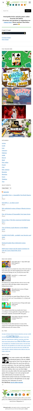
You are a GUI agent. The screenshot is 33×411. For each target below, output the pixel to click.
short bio (15, 347)
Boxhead (12, 333)
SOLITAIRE (24, 347)
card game (25, 333)
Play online (5, 162)
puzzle (22, 345)
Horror (4, 158)
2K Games (4, 333)
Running (4, 172)
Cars (3, 148)
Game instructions (10, 339)
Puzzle (4, 165)
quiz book (28, 345)
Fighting (4, 153)
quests (25, 345)
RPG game (12, 347)
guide (25, 339)
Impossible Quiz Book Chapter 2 (17, 343)
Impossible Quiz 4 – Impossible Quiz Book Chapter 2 (21, 262)
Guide (3, 155)
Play (7, 345)
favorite (25, 336)
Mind (3, 160)
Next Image (5, 39)
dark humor (21, 336)
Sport (3, 177)
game (5, 339)
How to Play (21, 341)
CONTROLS (12, 336)
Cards (3, 146)
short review (20, 347)
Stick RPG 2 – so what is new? (10, 203)
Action (4, 143)
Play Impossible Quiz (12, 345)
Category (4, 150)
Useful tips (23, 349)
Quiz (3, 167)
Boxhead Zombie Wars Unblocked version (14, 243)
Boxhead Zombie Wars (18, 333)
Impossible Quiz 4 (7, 343)
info (24, 343)
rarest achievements (16, 382)
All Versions (8, 333)
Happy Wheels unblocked (9, 341)
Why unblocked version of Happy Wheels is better (16, 208)
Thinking (4, 179)
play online (18, 345)
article (26, 408)
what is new (27, 349)
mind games (27, 343)
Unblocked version (17, 349)
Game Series (21, 339)
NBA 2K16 (4, 345)
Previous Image (6, 37)
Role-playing (5, 169)
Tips (3, 181)
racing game (4, 347)
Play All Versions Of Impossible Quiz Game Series (16, 214)
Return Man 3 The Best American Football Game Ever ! (20, 317)
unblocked (12, 349)
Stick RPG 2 (7, 349)
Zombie (3, 351)
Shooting (4, 174)
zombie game (7, 351)
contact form (8, 22)
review (8, 347)
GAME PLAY (16, 339)
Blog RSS (6, 192)
